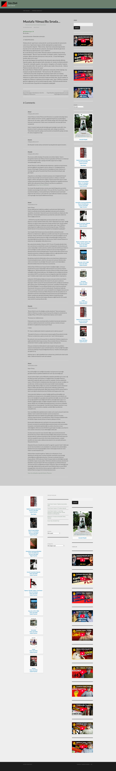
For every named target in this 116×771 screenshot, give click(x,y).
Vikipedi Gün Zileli (37, 10)
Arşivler (75, 105)
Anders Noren (85, 764)
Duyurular (28, 24)
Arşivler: (49, 531)
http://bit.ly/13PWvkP (42, 185)
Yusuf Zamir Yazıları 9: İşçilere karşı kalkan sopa (57, 504)
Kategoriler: (50, 543)
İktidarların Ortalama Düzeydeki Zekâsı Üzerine (57, 517)
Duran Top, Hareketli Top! (53, 520)
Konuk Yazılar (33, 24)
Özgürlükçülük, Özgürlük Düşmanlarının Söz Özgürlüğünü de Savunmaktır (57, 93)
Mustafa (30, 152)
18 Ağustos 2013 (27, 27)
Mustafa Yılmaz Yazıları (41, 24)
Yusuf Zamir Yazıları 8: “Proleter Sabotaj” (57, 508)
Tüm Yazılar (26, 10)
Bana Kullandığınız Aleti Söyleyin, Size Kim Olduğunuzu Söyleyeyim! (33, 93)
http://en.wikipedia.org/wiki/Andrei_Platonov (40, 473)
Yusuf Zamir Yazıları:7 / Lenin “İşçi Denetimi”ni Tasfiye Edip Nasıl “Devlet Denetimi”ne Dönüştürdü (56, 512)
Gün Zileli (12, 3)
